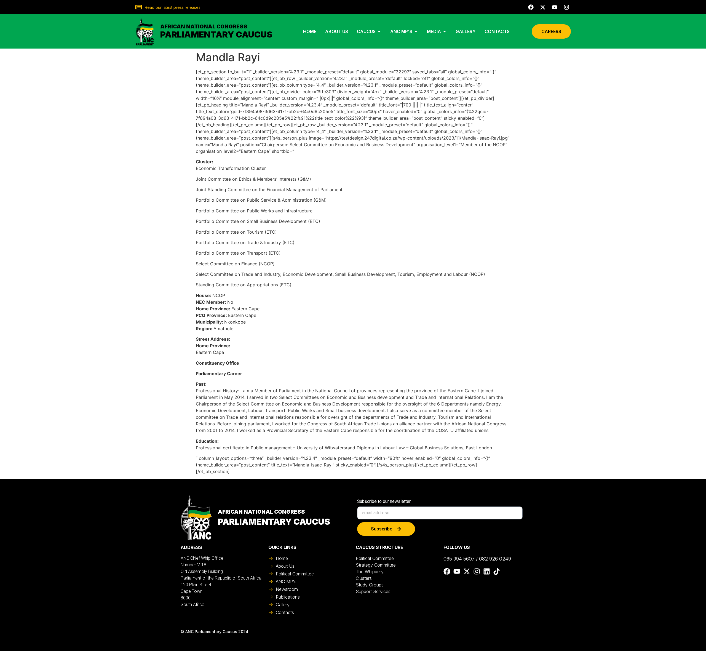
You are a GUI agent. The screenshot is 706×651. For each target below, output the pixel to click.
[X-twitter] (542, 7)
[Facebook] (530, 7)
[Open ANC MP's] (416, 31)
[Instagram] (566, 7)
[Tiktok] (496, 571)
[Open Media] (444, 31)
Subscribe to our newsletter (384, 501)
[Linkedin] (486, 571)
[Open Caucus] (379, 31)
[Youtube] (554, 7)
